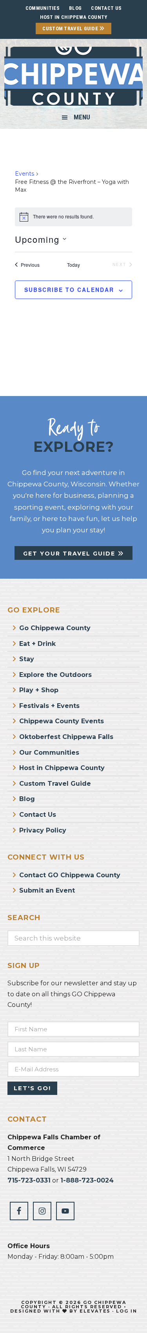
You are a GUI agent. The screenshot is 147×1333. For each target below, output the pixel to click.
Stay (26, 659)
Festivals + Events (49, 706)
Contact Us (37, 814)
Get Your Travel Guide (70, 553)
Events (24, 173)
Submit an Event (47, 890)
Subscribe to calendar (69, 289)
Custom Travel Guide (70, 28)
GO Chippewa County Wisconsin (73, 76)
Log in (126, 1311)
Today (73, 265)
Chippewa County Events (61, 721)
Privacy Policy (42, 830)
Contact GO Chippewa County (69, 875)
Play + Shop (38, 690)
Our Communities (49, 752)
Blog (27, 799)
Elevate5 (95, 1311)
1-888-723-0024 (87, 1180)
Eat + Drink (37, 643)
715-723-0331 (29, 1180)
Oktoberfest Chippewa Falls (66, 737)
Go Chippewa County (55, 628)
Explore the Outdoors (55, 674)
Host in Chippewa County (73, 17)
